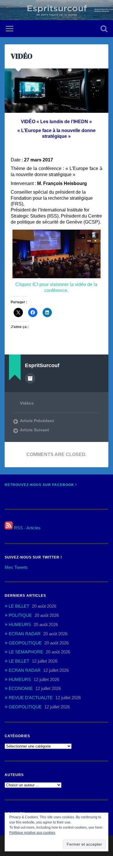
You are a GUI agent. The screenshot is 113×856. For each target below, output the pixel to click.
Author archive (30, 378)
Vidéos (27, 403)
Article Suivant (34, 430)
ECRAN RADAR (25, 633)
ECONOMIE (21, 688)
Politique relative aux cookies (32, 833)
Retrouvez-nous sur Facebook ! (41, 485)
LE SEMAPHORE (26, 651)
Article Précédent (37, 421)
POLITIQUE (20, 615)
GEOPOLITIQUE (25, 642)
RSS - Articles (27, 527)
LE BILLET (19, 606)
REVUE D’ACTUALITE (31, 697)
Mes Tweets (16, 567)
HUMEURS (20, 624)
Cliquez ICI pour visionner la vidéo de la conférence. (56, 287)
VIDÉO (21, 56)
